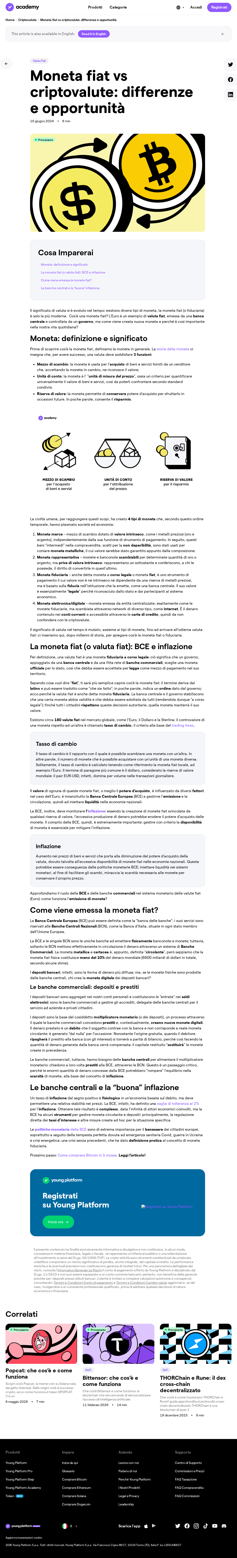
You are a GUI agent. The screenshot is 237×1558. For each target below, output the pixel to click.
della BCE (61, 1129)
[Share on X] (230, 65)
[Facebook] (187, 1526)
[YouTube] (215, 1526)
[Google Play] (154, 1526)
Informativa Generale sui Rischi (80, 1270)
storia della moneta (173, 349)
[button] (117, 1203)
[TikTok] (205, 1526)
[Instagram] (196, 1526)
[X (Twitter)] (178, 1526)
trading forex (183, 725)
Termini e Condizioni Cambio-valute (141, 1282)
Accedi (196, 7)
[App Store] (146, 1526)
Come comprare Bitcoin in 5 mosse (87, 1155)
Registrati (219, 7)
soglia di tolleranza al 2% (178, 1104)
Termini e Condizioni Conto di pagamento (83, 1282)
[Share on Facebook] (230, 80)
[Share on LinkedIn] (230, 95)
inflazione (96, 811)
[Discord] (224, 1526)
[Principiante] (41, 1363)
